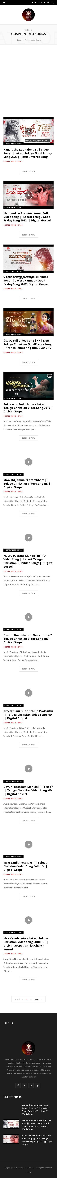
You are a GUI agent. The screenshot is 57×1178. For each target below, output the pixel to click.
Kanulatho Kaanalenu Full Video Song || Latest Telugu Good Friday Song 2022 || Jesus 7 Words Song (27, 153)
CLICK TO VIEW (28, 171)
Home (18, 40)
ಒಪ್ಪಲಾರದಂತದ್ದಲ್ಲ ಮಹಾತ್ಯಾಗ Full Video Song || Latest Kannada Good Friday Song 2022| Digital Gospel (26, 280)
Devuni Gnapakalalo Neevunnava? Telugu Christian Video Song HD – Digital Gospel (27, 638)
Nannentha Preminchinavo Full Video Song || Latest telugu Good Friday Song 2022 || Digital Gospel (27, 216)
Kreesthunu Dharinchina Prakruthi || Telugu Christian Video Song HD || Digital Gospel (28, 714)
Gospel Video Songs (13, 144)
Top (29, 1172)
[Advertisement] (28, 81)
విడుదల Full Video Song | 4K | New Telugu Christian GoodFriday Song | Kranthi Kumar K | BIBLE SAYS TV (27, 344)
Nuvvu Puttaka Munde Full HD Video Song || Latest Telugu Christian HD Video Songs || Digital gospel (28, 561)
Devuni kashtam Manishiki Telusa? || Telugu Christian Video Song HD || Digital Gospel (28, 790)
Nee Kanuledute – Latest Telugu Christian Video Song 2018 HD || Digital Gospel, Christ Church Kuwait (25, 943)
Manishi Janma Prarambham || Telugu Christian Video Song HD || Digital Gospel (27, 483)
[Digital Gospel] (28, 14)
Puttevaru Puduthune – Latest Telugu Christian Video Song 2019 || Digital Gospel (28, 407)
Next (37, 999)
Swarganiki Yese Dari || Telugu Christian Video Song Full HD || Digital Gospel (25, 866)
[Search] (53, 2)
